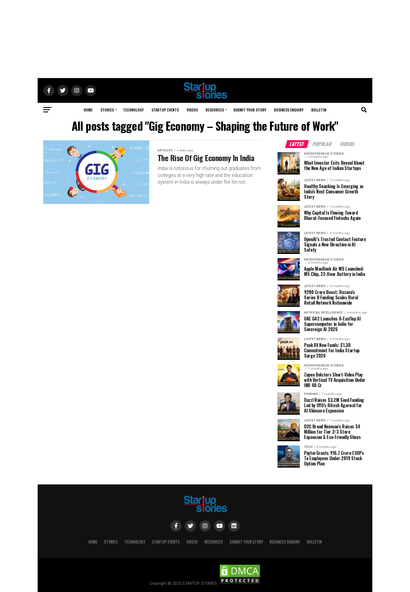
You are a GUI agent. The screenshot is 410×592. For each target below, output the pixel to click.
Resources (215, 110)
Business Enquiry (288, 110)
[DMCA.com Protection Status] (240, 583)
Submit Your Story (249, 110)
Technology (133, 110)
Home (88, 110)
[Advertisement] (205, 39)
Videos (192, 110)
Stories (107, 110)
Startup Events (165, 110)
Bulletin (318, 110)
